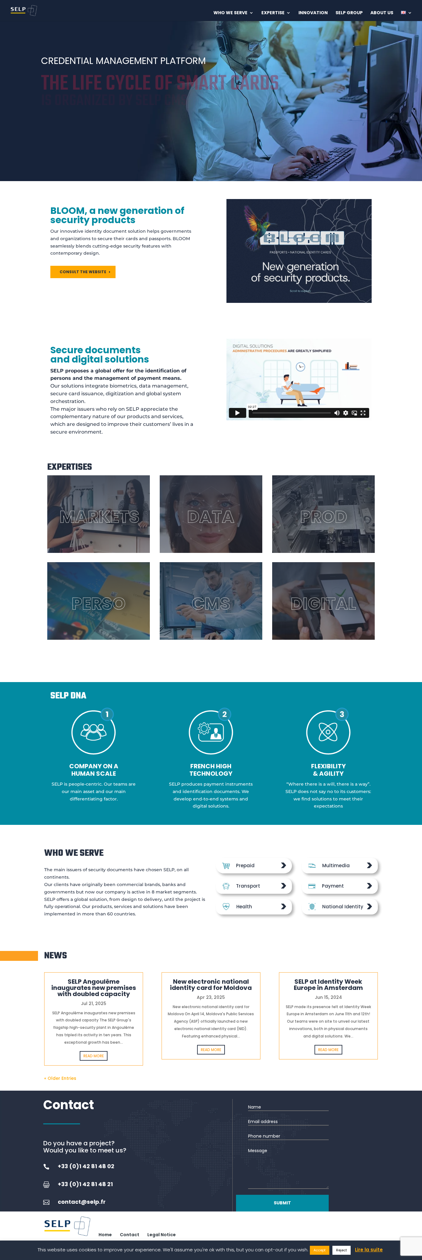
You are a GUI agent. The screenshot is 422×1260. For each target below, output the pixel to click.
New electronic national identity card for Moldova (211, 984)
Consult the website (83, 271)
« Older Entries (60, 1078)
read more (93, 1055)
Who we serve (230, 13)
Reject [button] (341, 1250)
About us (381, 13)
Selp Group (349, 13)
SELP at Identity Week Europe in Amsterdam (328, 984)
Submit (282, 1203)
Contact (129, 1235)
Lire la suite (369, 1249)
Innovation (313, 13)
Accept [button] (320, 1250)
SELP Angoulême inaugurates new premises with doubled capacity (93, 987)
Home (105, 1235)
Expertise (273, 13)
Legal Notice (161, 1235)
